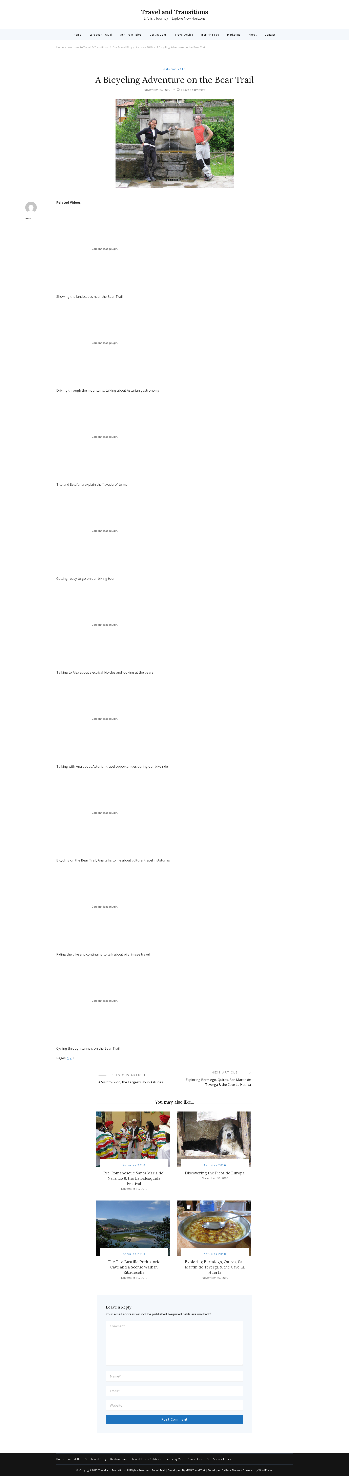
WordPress (265, 1470)
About (253, 35)
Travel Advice (184, 35)
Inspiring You (210, 35)
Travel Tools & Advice (147, 1459)
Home (78, 35)
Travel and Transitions (174, 12)
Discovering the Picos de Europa (215, 1173)
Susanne (30, 218)
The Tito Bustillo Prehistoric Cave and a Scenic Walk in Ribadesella (134, 1267)
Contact (270, 35)
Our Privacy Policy (219, 1459)
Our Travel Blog (131, 35)
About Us (74, 1459)
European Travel (101, 35)
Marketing (234, 35)
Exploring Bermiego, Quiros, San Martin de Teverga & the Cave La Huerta (215, 1267)
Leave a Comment (193, 90)
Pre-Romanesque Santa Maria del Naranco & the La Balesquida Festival (134, 1178)
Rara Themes (233, 1470)
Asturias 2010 (174, 69)
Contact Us (195, 1459)
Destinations (158, 35)
